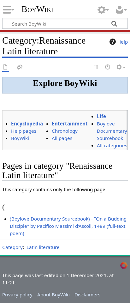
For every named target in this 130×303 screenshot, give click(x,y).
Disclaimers (87, 294)
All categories (112, 145)
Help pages (23, 131)
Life (101, 116)
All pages (62, 138)
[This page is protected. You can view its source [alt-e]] (96, 67)
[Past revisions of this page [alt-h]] (107, 67)
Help (122, 42)
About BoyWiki (53, 294)
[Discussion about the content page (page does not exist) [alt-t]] (19, 67)
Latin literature (43, 247)
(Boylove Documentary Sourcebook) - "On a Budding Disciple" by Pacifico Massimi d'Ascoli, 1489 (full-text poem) (68, 225)
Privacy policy (17, 294)
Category (12, 247)
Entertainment (70, 123)
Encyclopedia (27, 123)
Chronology (65, 131)
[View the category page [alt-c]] (5, 67)
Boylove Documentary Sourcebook (112, 130)
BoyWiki (37, 9)
